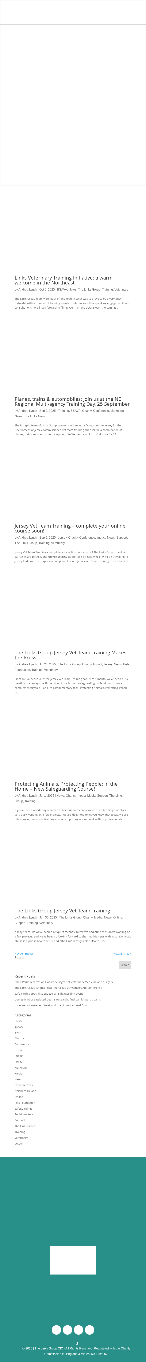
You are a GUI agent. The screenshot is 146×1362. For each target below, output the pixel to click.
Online (117, 917)
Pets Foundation (25, 1102)
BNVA (18, 1021)
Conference (101, 410)
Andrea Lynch (27, 289)
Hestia (19, 1050)
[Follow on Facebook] (56, 1330)
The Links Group (89, 289)
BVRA (18, 1032)
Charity (87, 410)
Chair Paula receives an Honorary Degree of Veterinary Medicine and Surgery (64, 982)
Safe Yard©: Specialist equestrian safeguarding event (49, 993)
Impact (101, 537)
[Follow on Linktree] (89, 1330)
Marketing (117, 410)
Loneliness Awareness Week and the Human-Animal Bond (51, 1005)
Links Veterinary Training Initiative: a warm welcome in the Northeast (64, 280)
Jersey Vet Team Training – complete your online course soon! (70, 528)
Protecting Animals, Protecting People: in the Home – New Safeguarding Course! (66, 786)
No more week (24, 1085)
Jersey (62, 537)
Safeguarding (23, 1108)
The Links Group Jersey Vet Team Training (62, 910)
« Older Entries (24, 953)
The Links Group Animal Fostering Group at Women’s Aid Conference (58, 987)
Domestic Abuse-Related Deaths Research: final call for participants (58, 999)
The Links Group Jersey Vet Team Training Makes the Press (70, 655)
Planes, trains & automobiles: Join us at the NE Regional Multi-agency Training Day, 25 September (72, 401)
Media (91, 795)
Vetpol (19, 1143)
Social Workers (24, 1114)
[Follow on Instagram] (67, 1330)
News (72, 289)
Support (121, 537)
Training (107, 289)
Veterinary (121, 289)
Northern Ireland (25, 1091)
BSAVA (62, 289)
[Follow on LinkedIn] (78, 1330)
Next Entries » (122, 953)
